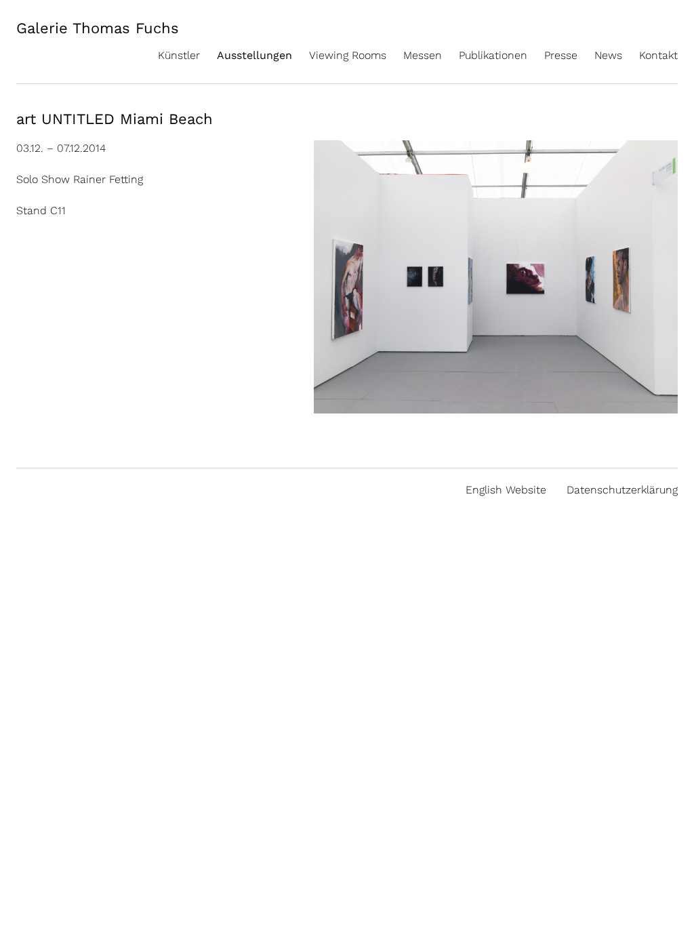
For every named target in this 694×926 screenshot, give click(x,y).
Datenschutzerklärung (622, 489)
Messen (422, 55)
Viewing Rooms (347, 55)
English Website (506, 489)
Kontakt (658, 55)
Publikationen (493, 55)
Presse (560, 55)
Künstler (179, 55)
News (608, 55)
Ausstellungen (254, 55)
